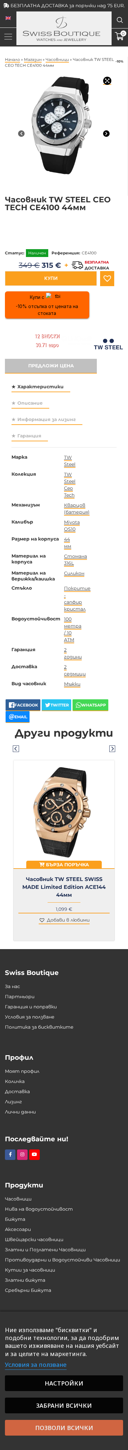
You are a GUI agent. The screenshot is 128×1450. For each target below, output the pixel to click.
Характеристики (40, 387)
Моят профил (22, 1071)
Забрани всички (64, 1405)
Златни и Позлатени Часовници (45, 1250)
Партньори (19, 997)
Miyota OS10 (72, 525)
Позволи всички (64, 1428)
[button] (107, 278)
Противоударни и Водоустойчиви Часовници (62, 1260)
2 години (73, 653)
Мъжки (72, 684)
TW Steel (69, 460)
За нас (12, 986)
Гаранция (29, 436)
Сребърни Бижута (28, 1290)
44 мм (67, 542)
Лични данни (20, 1112)
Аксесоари (18, 1229)
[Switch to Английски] (8, 18)
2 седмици (75, 670)
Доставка (17, 1091)
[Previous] (21, 133)
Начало (12, 59)
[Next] (106, 133)
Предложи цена (51, 366)
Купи (50, 278)
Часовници (57, 59)
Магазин (33, 59)
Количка (15, 1081)
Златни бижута (25, 1280)
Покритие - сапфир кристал (77, 598)
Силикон (74, 573)
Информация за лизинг (46, 419)
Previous (15, 748)
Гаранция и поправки (31, 1007)
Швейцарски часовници (34, 1239)
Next (112, 748)
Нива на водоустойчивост (39, 1209)
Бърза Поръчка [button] (67, 865)
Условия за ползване (29, 1017)
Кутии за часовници (30, 1270)
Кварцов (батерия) (77, 508)
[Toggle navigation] (8, 36)
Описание (30, 403)
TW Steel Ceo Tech (69, 484)
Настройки (64, 1383)
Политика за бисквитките (39, 1027)
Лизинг (13, 1102)
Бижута (15, 1219)
